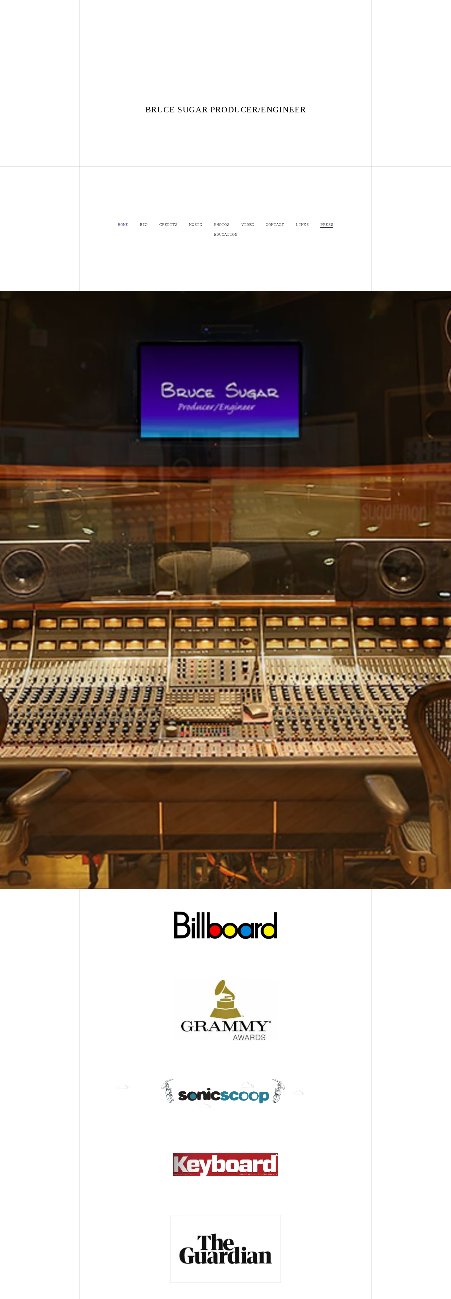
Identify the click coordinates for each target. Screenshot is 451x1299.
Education (225, 234)
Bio (143, 224)
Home (123, 224)
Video (247, 224)
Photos (221, 224)
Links (302, 224)
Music (195, 224)
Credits (168, 224)
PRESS (326, 224)
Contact (275, 224)
